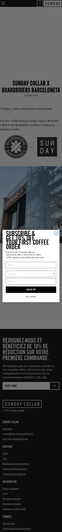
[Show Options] (54, 274)
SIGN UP (31, 289)
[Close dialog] (56, 233)
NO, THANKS (31, 297)
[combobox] (30, 274)
